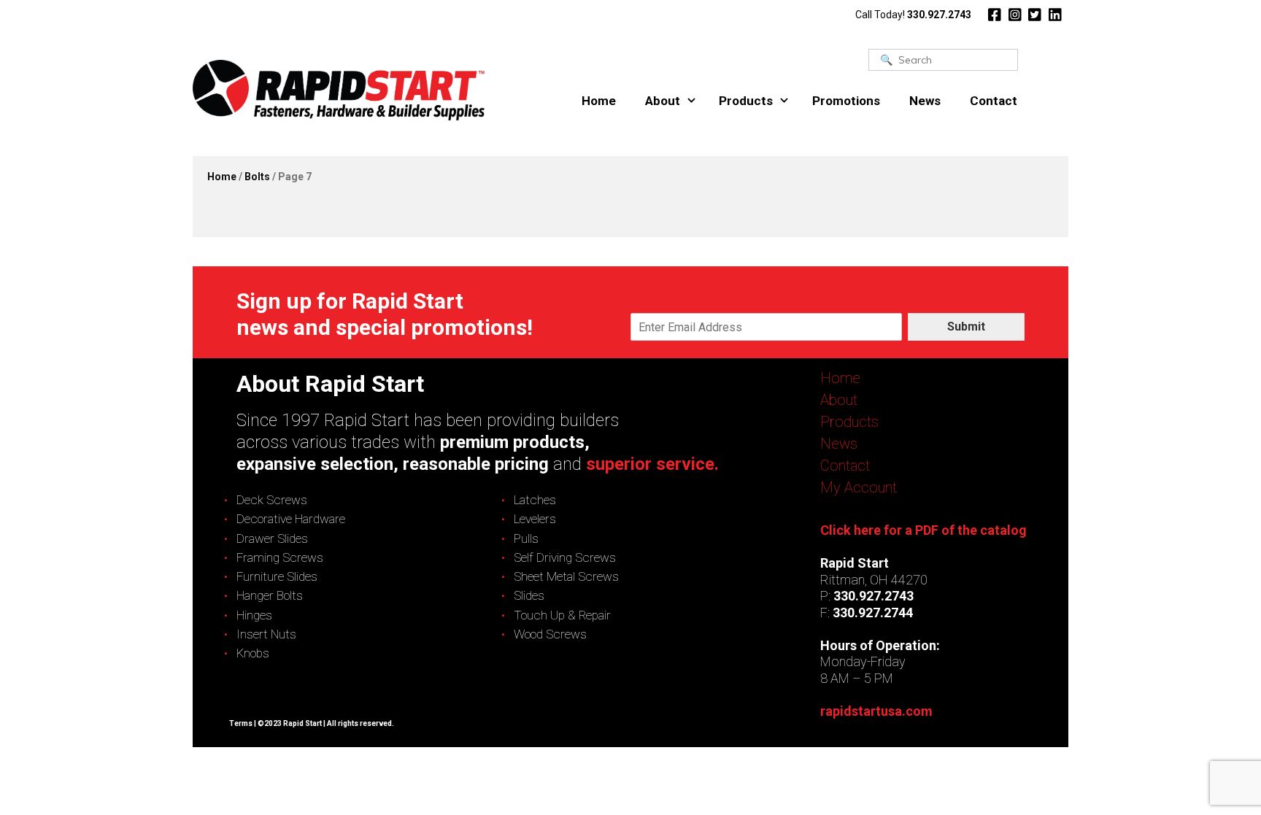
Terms (240, 723)
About (662, 100)
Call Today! (913, 14)
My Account (858, 487)
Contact (993, 100)
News (925, 100)
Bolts (257, 176)
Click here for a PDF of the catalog (923, 530)
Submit (966, 326)
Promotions (846, 100)
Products (746, 100)
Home (599, 100)
